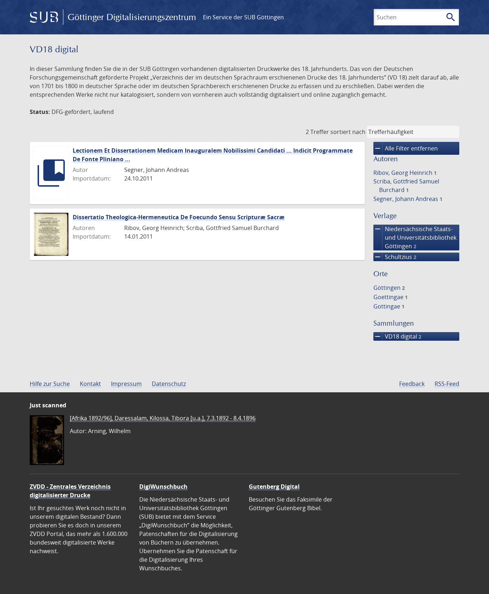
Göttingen (389, 288)
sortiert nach (347, 132)
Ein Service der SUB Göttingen (243, 17)
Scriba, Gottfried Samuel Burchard (406, 185)
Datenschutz (169, 384)
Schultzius (394, 257)
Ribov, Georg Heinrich (405, 173)
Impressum (126, 384)
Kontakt (90, 384)
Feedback (412, 384)
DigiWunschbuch (163, 486)
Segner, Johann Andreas (407, 199)
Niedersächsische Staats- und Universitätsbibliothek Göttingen (414, 237)
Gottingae (389, 306)
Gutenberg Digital (274, 486)
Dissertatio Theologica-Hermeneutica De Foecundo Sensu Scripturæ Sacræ (179, 217)
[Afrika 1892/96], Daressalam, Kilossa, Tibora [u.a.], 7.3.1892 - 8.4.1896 (163, 418)
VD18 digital (397, 336)
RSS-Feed (447, 384)
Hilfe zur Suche (50, 384)
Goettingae (390, 297)
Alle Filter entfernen (405, 148)
